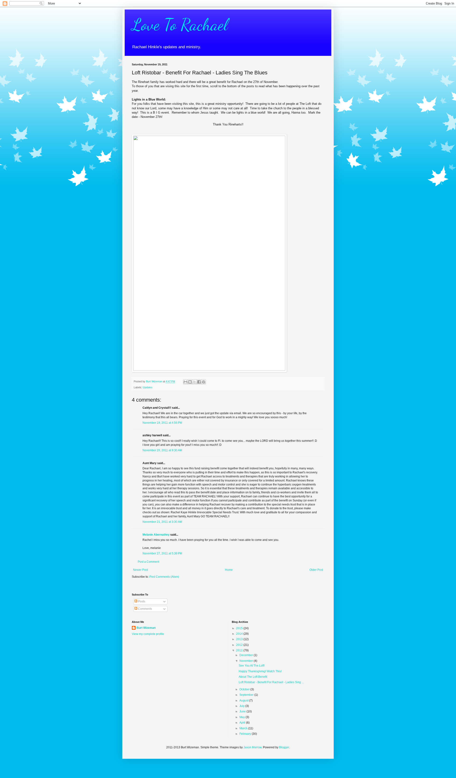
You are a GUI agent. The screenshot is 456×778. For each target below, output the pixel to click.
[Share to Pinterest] (203, 381)
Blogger (284, 747)
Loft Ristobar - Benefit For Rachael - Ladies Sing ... (271, 682)
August (244, 700)
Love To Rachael (180, 25)
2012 (239, 645)
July (242, 706)
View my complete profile (148, 634)
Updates (147, 387)
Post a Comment (148, 561)
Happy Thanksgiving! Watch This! (260, 671)
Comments (144, 608)
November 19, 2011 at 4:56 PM (162, 422)
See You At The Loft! (252, 665)
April (242, 722)
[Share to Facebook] (199, 381)
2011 (239, 650)
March (243, 728)
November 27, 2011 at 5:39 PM (162, 553)
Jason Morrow (252, 747)
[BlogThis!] (190, 381)
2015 (239, 628)
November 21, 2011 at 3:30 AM (162, 521)
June (243, 711)
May (242, 717)
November (246, 661)
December (246, 655)
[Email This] (185, 381)
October (244, 689)
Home (229, 569)
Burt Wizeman (146, 627)
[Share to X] (194, 381)
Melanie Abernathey (156, 534)
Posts (141, 601)
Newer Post (140, 569)
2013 (239, 639)
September (246, 694)
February (245, 733)
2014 (239, 633)
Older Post (316, 569)
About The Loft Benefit (253, 676)
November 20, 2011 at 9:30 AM (162, 450)
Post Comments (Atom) (164, 576)
